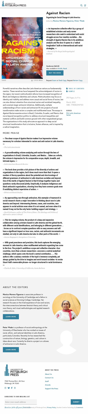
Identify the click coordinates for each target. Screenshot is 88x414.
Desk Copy (62, 80)
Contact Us (49, 378)
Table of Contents (76, 88)
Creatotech (79, 407)
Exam (54, 80)
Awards (48, 385)
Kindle (60, 68)
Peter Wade (79, 21)
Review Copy (77, 80)
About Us (48, 374)
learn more (11, 316)
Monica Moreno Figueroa (63, 21)
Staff (47, 381)
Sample (72, 91)
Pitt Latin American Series (73, 114)
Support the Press (51, 388)
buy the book (55, 72)
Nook (65, 68)
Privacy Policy (51, 407)
